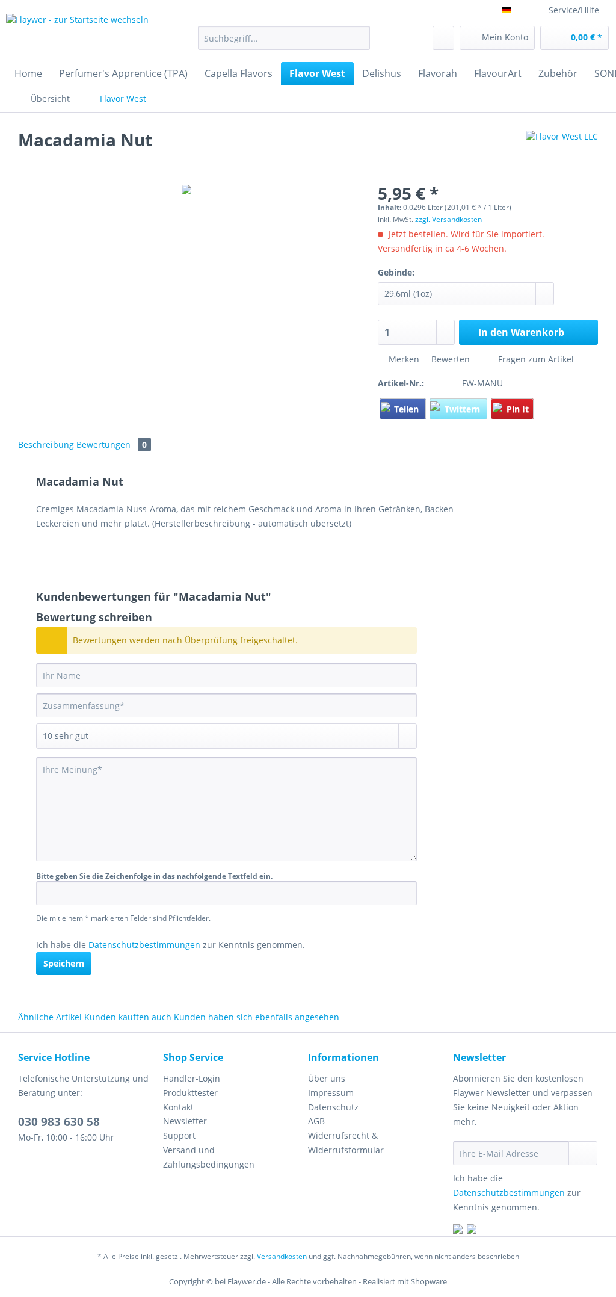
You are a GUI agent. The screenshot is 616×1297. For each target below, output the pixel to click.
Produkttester (190, 1092)
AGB (316, 1121)
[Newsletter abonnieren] (582, 1153)
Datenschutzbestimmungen (144, 944)
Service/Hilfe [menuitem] (574, 10)
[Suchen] (359, 38)
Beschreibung (46, 444)
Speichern (63, 963)
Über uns (326, 1078)
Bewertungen (111, 444)
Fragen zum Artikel (535, 359)
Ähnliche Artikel (50, 1017)
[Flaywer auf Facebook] (458, 1230)
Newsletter (185, 1121)
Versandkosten (282, 1256)
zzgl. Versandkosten (448, 219)
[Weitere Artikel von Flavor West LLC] (562, 152)
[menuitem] (284, 43)
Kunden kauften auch (127, 1017)
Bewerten (450, 359)
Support (179, 1135)
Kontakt (178, 1107)
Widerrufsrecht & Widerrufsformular (346, 1143)
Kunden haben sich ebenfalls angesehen (256, 1017)
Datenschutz (333, 1107)
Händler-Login (191, 1078)
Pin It (518, 409)
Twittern (463, 409)
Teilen (407, 409)
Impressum (331, 1092)
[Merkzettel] (443, 38)
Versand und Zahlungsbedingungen (208, 1157)
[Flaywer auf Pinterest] (471, 1230)
